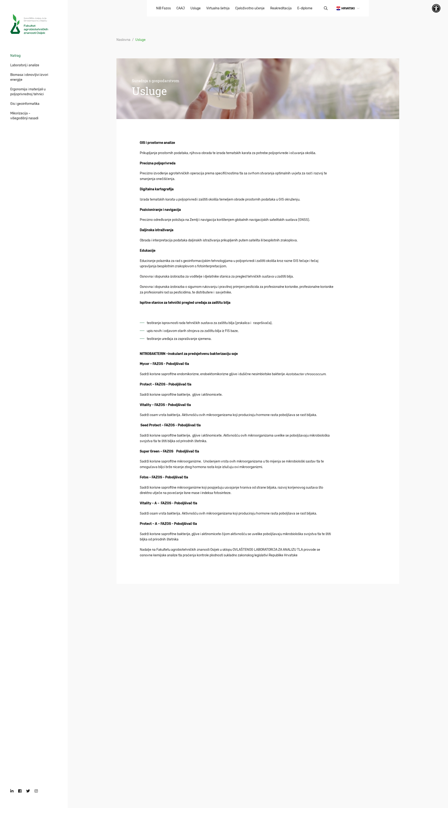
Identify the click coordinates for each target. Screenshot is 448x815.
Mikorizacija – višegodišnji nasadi (24, 115)
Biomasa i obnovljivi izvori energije (29, 77)
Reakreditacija (281, 8)
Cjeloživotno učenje (250, 8)
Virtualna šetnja (218, 8)
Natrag (15, 56)
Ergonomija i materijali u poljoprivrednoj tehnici (28, 91)
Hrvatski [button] (348, 8)
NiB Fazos (163, 8)
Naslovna (123, 40)
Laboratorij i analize (24, 65)
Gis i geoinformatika (24, 104)
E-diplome (304, 8)
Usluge (195, 8)
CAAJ (180, 8)
